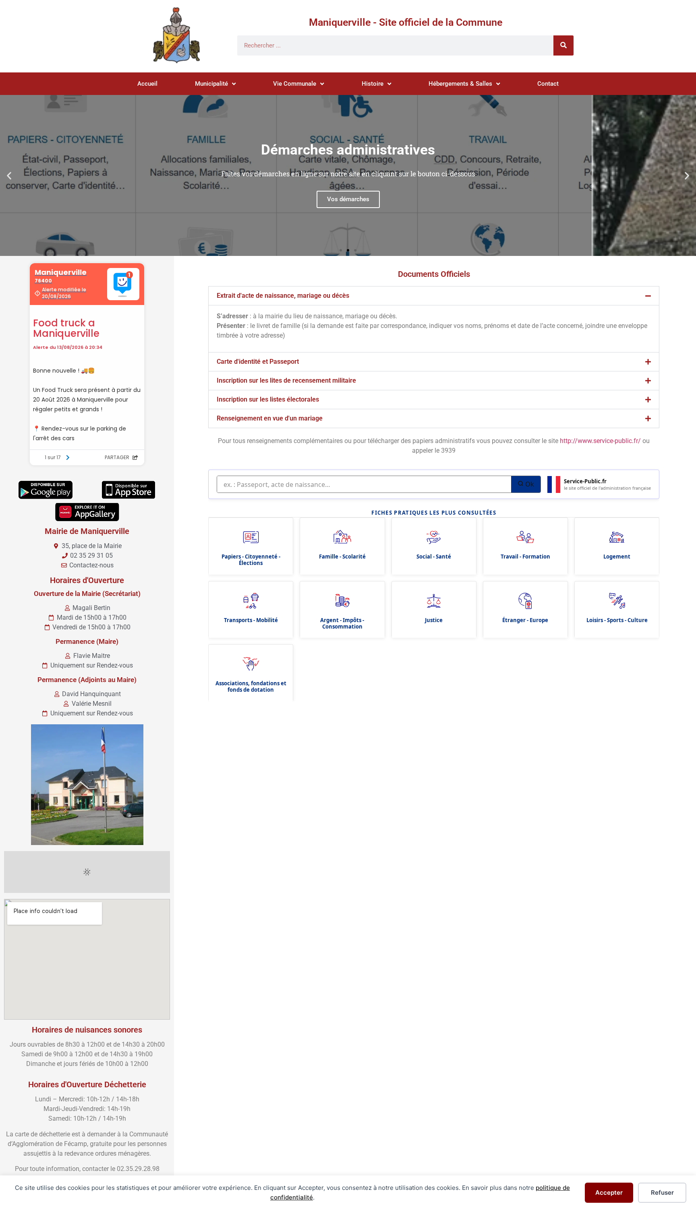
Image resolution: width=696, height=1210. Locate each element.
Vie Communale (294, 83)
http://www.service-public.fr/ (600, 441)
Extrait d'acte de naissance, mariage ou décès (283, 295)
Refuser (662, 1192)
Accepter (609, 1192)
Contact (548, 83)
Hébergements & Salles (460, 83)
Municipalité (211, 83)
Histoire (372, 83)
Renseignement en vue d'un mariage (270, 418)
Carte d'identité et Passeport (258, 361)
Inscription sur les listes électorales (268, 399)
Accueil (147, 83)
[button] (9, 176)
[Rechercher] (563, 45)
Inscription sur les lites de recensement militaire (286, 380)
